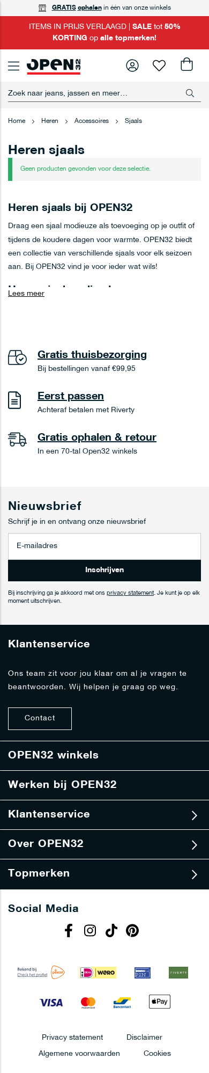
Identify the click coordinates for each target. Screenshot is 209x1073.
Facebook (70, 932)
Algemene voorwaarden (79, 1053)
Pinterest (134, 932)
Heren (50, 121)
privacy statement (130, 593)
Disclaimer (144, 1037)
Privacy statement (72, 1037)
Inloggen (132, 65)
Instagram (91, 932)
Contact (40, 718)
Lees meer (26, 294)
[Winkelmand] (186, 65)
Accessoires (92, 121)
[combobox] (104, 93)
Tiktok (112, 932)
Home (17, 121)
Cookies (157, 1053)
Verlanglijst (159, 65)
